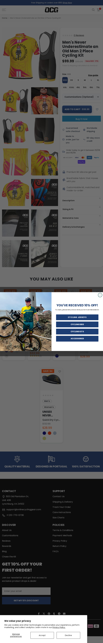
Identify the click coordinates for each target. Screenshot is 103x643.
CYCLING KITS (77, 331)
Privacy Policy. (58, 627)
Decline (68, 635)
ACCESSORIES (77, 338)
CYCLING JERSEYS (77, 317)
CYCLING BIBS (77, 324)
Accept (42, 635)
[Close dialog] (100, 295)
